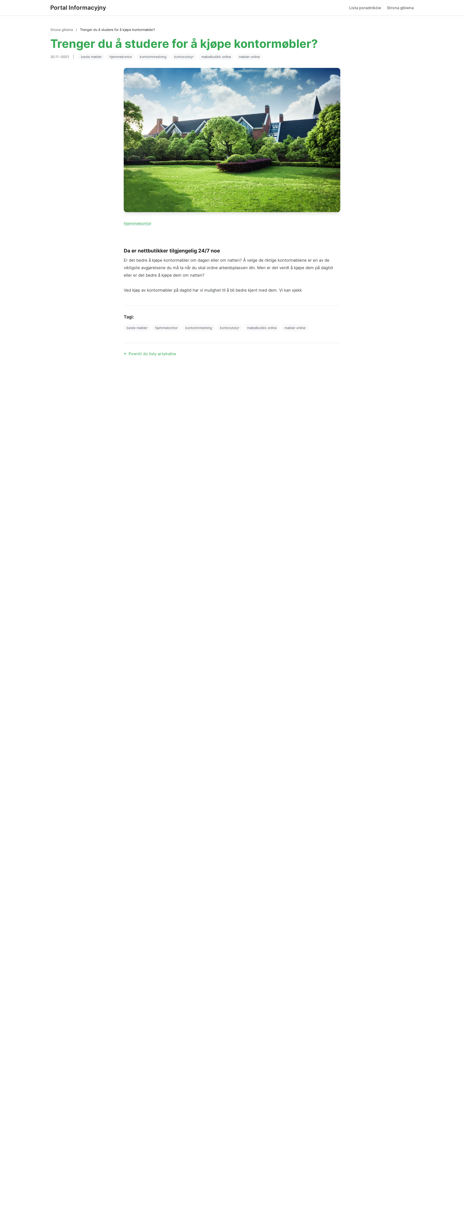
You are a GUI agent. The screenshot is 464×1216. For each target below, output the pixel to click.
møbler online (249, 57)
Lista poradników (365, 7)
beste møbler (91, 57)
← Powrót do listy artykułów (150, 353)
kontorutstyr (184, 57)
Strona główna (400, 7)
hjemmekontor (120, 57)
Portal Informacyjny (78, 7)
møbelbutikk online (216, 57)
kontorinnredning (153, 57)
